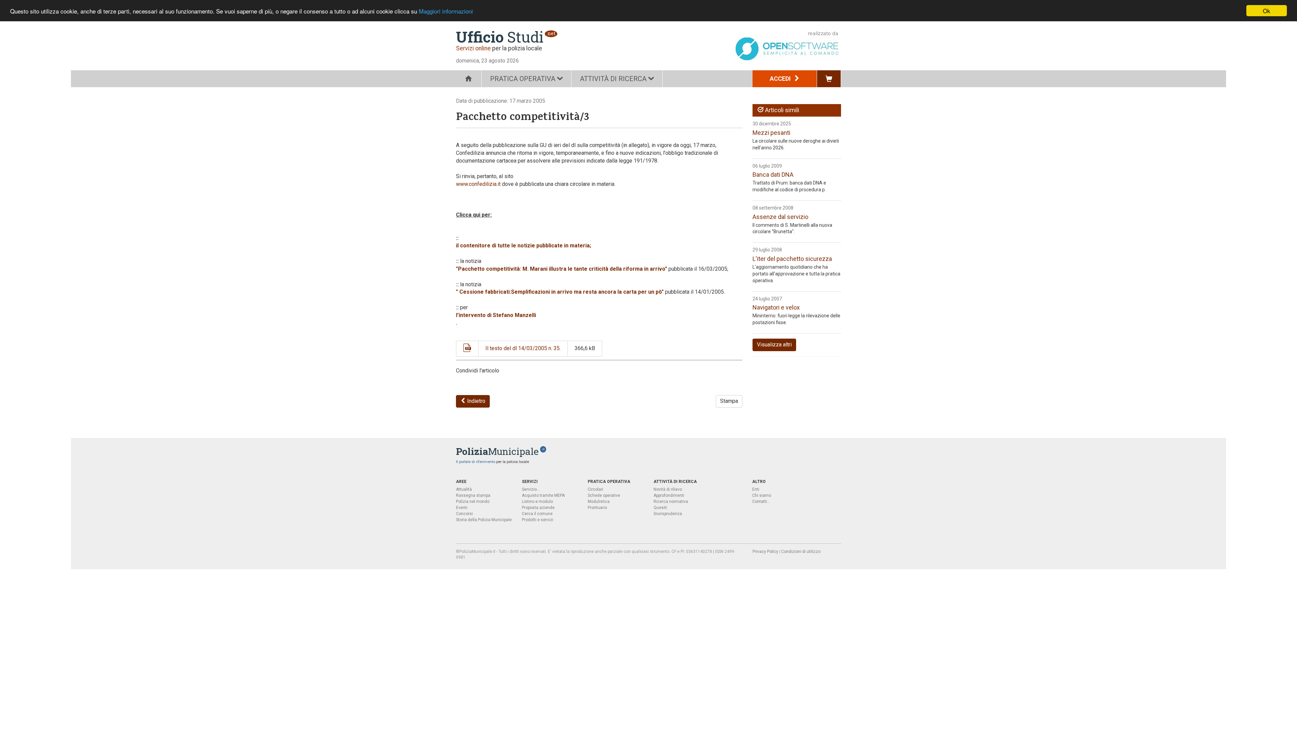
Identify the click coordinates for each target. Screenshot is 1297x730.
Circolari (595, 489)
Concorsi (464, 513)
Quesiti (660, 507)
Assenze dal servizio (780, 216)
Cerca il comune (537, 513)
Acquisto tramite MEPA (543, 495)
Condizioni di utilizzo (800, 551)
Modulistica (599, 501)
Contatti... (761, 501)
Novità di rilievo (668, 489)
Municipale (497, 451)
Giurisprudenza (668, 513)
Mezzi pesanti (771, 132)
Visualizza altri (774, 344)
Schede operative (604, 495)
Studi (499, 37)
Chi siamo (761, 495)
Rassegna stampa (473, 495)
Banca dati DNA (773, 174)
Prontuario (597, 507)
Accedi (781, 78)
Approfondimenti (669, 495)
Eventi (461, 507)
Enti (755, 489)
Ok (1266, 10)
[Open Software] (787, 46)
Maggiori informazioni (446, 11)
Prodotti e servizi (537, 519)
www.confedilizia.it (478, 184)
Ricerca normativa (671, 501)
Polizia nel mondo (472, 501)
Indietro (475, 401)
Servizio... (531, 489)
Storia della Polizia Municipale (484, 519)
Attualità (464, 489)
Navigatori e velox (776, 307)
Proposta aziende (538, 507)
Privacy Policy (765, 551)
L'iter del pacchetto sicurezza (792, 258)
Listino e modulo (537, 501)
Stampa (729, 401)
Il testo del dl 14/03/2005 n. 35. (523, 348)
